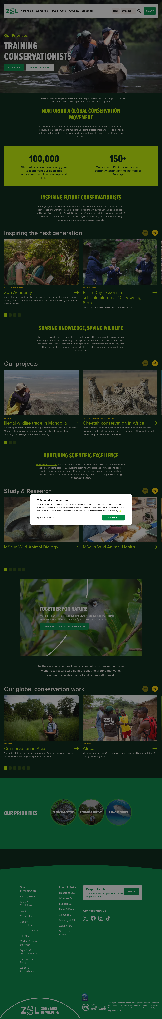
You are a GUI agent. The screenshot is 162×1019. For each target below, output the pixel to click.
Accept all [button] (113, 517)
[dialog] (81, 509)
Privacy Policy (112, 510)
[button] (45, 517)
